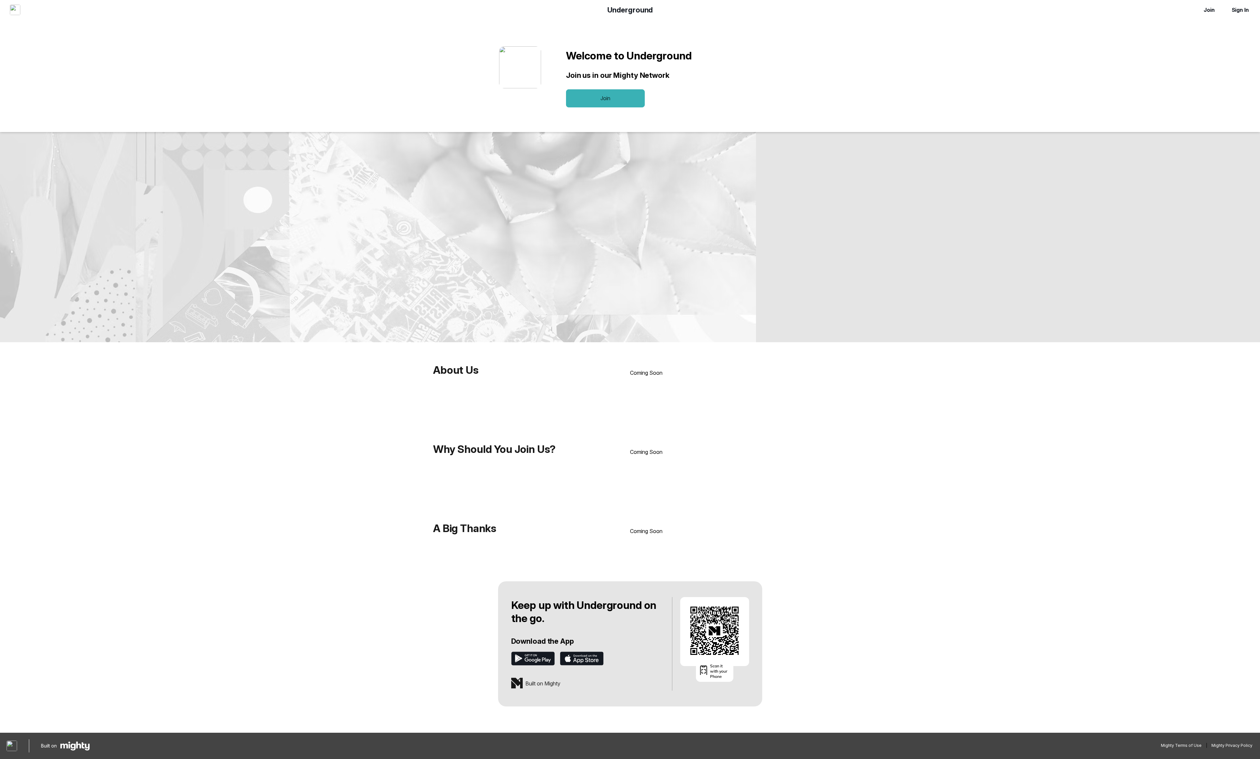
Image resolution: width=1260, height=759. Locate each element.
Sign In (1240, 10)
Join (1209, 10)
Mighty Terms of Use (1181, 745)
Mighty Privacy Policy (1231, 745)
